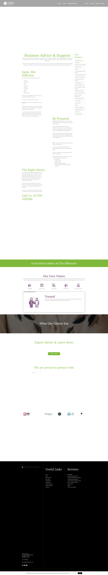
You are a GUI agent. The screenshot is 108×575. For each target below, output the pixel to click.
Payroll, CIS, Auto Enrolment (80, 92)
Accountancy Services (79, 60)
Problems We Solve (72, 3)
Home (59, 3)
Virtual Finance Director (79, 109)
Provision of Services (49, 485)
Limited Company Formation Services (74, 480)
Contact (91, 3)
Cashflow (76, 69)
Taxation (76, 105)
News (86, 3)
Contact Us (48, 487)
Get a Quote (77, 111)
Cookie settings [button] (73, 573)
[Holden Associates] (9, 3)
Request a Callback (100, 3)
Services (81, 3)
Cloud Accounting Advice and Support (74, 477)
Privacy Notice (48, 480)
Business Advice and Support (80, 64)
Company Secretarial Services (80, 74)
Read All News (54, 353)
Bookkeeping (77, 62)
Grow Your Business (78, 82)
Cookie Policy (48, 482)
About (64, 3)
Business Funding (78, 66)
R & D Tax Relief (78, 100)
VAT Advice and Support (79, 107)
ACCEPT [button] (79, 573)
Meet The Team (48, 477)
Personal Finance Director (79, 98)
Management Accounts (79, 90)
